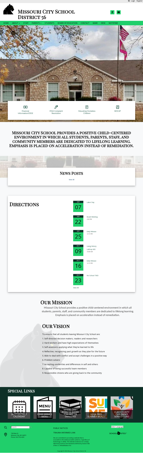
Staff (25, 23)
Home (6, 23)
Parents (36, 23)
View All (71, 180)
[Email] (119, 12)
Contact (85, 23)
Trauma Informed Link (64, 432)
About (15, 23)
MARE (95, 23)
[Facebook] (112, 12)
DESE (103, 23)
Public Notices (60, 428)
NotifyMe (113, 23)
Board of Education (67, 23)
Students (49, 23)
